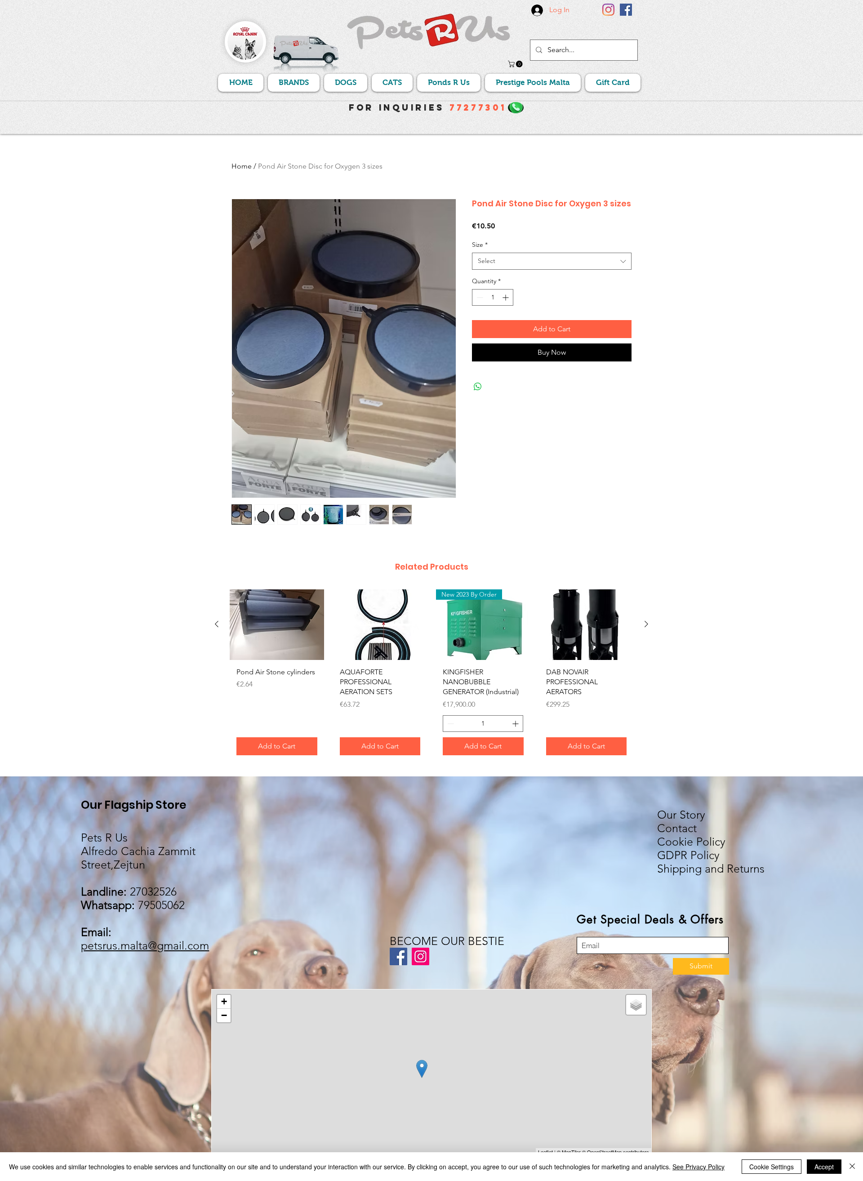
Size (480, 245)
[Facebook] (626, 10)
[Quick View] (277, 624)
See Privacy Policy (698, 1166)
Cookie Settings (771, 1166)
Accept (824, 1166)
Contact (677, 828)
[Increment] (506, 297)
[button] (516, 64)
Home (241, 166)
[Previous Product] (216, 624)
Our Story (681, 814)
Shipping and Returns (711, 868)
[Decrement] (479, 297)
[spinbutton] (493, 297)
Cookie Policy (691, 841)
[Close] (852, 1166)
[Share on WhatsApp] (477, 386)
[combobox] (552, 261)
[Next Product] (646, 624)
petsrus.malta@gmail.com (145, 945)
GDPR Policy (688, 855)
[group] (431, 675)
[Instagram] (608, 10)
